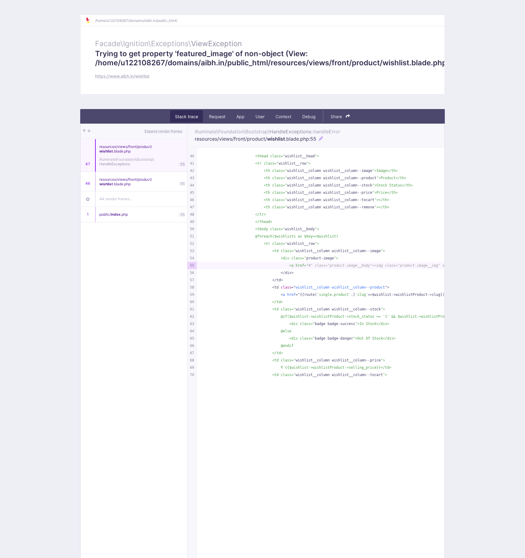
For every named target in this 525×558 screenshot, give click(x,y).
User (260, 116)
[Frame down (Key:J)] (89, 131)
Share (337, 116)
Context (283, 116)
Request (217, 116)
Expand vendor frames (163, 131)
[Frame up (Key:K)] (84, 131)
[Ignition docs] (90, 20)
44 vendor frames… (115, 199)
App (240, 116)
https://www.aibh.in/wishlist (122, 76)
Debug (309, 116)
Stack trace (186, 116)
